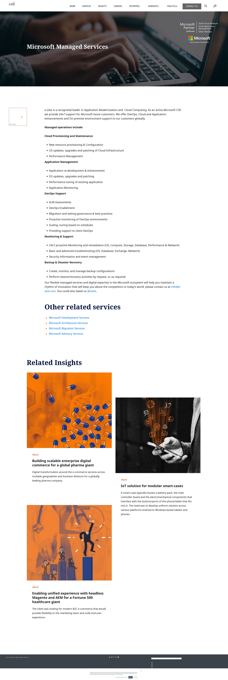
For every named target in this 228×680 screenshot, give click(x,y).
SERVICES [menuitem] (86, 6)
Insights (16, 657)
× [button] (141, 670)
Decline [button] (135, 677)
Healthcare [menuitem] (173, 6)
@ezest (91, 291)
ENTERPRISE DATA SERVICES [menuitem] (137, 6)
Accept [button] (130, 677)
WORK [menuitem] (72, 6)
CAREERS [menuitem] (118, 6)
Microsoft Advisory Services (66, 333)
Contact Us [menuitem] (192, 6)
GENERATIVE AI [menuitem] (155, 6)
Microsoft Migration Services (67, 328)
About (7, 657)
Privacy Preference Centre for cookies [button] (122, 677)
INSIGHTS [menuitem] (102, 6)
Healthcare (21, 657)
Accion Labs (26, 657)
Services (10, 657)
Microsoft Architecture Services (68, 323)
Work (14, 657)
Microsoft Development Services (69, 317)
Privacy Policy (121, 674)
